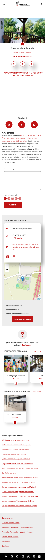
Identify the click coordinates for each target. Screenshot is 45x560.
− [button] (7, 269)
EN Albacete (27, 75)
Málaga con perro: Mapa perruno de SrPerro (19, 482)
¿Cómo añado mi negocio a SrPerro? (16, 459)
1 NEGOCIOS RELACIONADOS (15, 72)
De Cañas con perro (10, 473)
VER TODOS (37, 351)
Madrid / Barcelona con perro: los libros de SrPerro (21, 496)
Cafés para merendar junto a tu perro (16, 445)
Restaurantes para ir (19, 487)
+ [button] (7, 265)
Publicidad (6, 541)
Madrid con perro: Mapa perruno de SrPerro (19, 501)
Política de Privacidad (10, 536)
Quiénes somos (7, 518)
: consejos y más (15, 440)
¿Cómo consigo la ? (18, 492)
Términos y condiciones (11, 522)
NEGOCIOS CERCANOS (22, 319)
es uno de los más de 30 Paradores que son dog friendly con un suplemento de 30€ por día (22, 138)
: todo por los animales (17, 463)
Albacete (18, 238)
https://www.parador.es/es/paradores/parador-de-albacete (25, 247)
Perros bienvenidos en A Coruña (14, 454)
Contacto (5, 546)
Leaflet (38, 299)
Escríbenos (26, 345)
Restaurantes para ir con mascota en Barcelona (20, 468)
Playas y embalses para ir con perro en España (19, 505)
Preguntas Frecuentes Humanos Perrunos (17, 527)
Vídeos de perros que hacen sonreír (15, 449)
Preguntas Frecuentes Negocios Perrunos (17, 532)
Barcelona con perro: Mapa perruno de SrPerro (20, 477)
